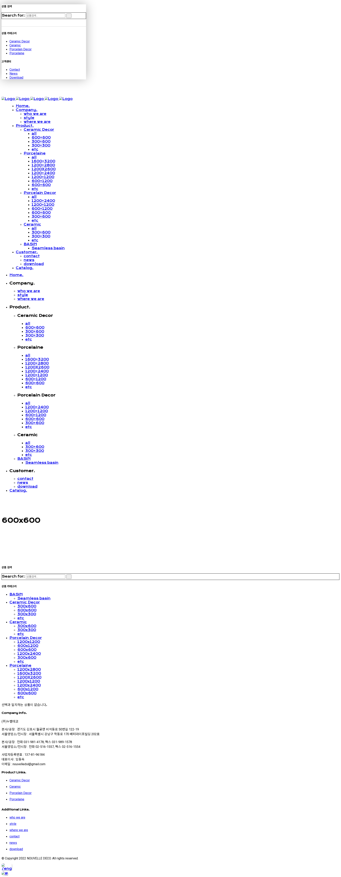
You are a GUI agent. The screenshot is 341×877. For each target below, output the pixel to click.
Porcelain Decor (20, 49)
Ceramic (15, 45)
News (13, 73)
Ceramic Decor (19, 41)
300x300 (26, 614)
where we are (18, 830)
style (12, 824)
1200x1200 (28, 642)
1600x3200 (29, 673)
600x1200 (27, 646)
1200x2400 (29, 654)
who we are (17, 817)
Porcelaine (16, 53)
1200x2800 (29, 669)
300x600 (26, 606)
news (13, 843)
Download (16, 77)
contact (14, 836)
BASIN (16, 594)
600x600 (27, 610)
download (16, 849)
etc (20, 618)
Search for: (13, 15)
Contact (14, 70)
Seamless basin (34, 598)
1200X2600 (29, 677)
